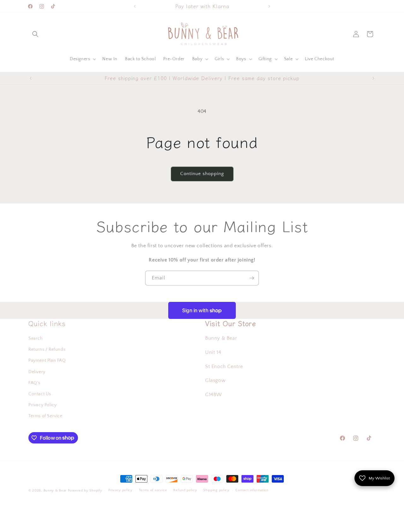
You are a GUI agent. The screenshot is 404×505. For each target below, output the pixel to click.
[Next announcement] (269, 6)
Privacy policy (120, 490)
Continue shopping (202, 173)
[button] (35, 34)
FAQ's (34, 382)
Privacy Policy (42, 405)
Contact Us (39, 393)
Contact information (251, 490)
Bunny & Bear (55, 490)
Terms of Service (45, 416)
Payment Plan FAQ (47, 360)
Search (35, 338)
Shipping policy (216, 490)
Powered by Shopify (85, 490)
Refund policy (185, 490)
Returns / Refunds (46, 349)
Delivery (36, 371)
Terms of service (153, 490)
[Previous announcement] (135, 6)
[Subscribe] (251, 278)
